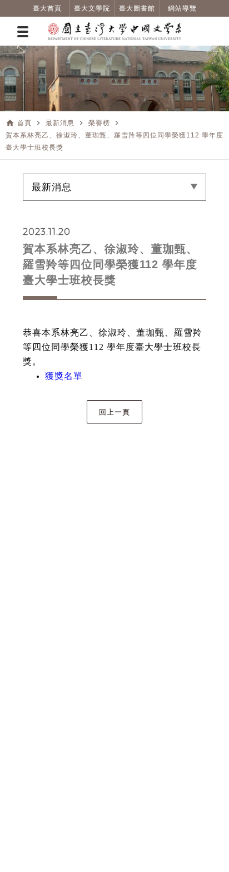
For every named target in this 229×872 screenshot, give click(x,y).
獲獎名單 (64, 376)
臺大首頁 (47, 8)
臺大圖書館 (137, 8)
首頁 (24, 123)
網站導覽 (182, 8)
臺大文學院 (92, 8)
